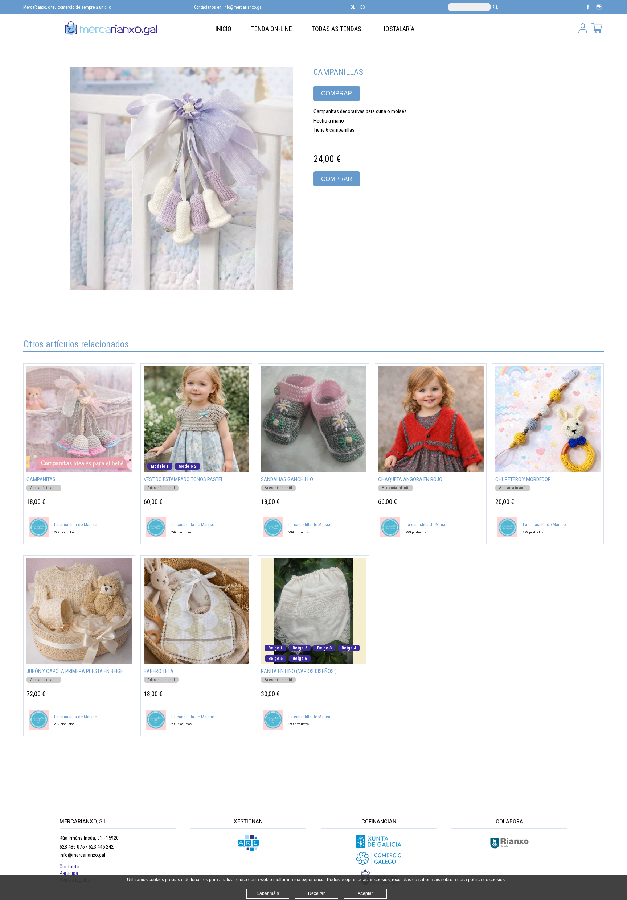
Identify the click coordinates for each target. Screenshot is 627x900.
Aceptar (365, 893)
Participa (69, 873)
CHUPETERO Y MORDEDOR (523, 479)
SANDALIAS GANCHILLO (287, 479)
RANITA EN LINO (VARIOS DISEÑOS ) (299, 671)
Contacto (69, 866)
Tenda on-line (271, 29)
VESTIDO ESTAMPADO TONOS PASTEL (184, 479)
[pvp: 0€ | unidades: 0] (597, 29)
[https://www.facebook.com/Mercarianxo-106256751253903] (588, 10)
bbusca (495, 7)
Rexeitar (316, 893)
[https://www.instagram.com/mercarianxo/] (599, 10)
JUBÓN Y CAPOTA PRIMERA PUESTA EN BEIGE (74, 671)
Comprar (336, 93)
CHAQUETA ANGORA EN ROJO (410, 479)
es (362, 7)
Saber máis (268, 893)
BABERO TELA (158, 671)
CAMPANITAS (41, 479)
